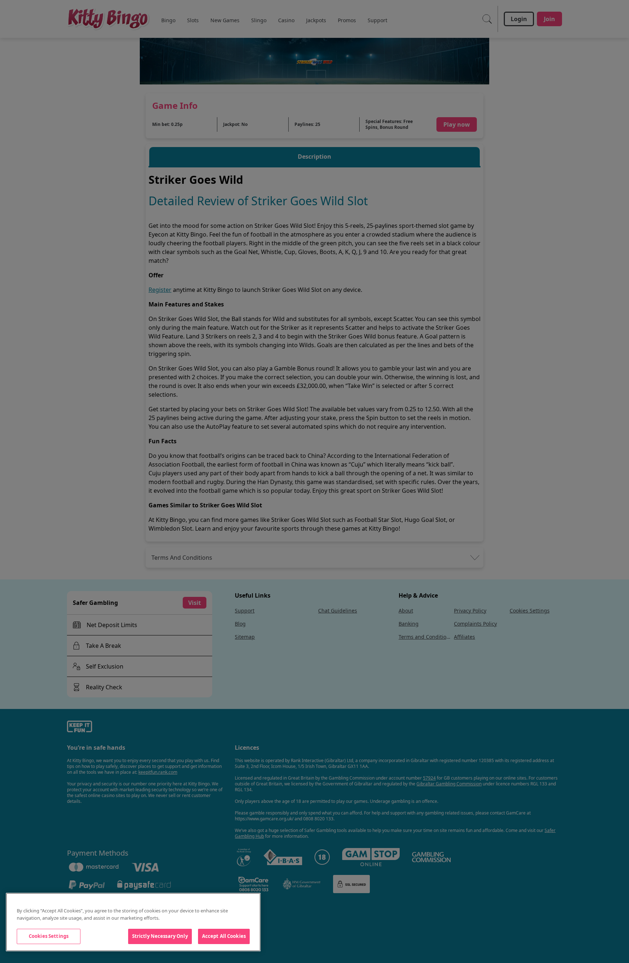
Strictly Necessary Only (160, 936)
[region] (133, 922)
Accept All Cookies (224, 936)
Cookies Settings (48, 936)
